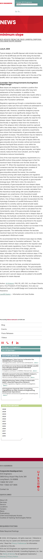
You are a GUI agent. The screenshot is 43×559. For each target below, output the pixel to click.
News (2, 511)
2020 (4, 424)
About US (3, 500)
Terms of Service (9, 554)
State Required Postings (9, 531)
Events (4, 329)
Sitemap (3, 556)
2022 (4, 419)
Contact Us (4, 489)
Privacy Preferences (19, 543)
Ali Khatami (10, 283)
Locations (3, 507)
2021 (4, 421)
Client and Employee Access (11, 516)
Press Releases (7, 333)
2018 (4, 429)
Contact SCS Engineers (24, 2)
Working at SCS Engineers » (11, 347)
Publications (4, 513)
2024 (4, 414)
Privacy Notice (12, 556)
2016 (4, 433)
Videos (4, 338)
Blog (3, 325)
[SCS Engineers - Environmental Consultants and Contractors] (6, 3)
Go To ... (18, 11)
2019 (4, 426)
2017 (4, 431)
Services (3, 502)
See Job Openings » (8, 350)
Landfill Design (5, 294)
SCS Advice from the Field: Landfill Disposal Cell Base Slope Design (20, 40)
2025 (4, 412)
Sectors (3, 505)
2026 (4, 409)
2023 (4, 416)
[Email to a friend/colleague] (2, 344)
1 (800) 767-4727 (6, 482)
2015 (4, 436)
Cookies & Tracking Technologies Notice (15, 518)
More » (36, 363)
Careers (3, 509)
